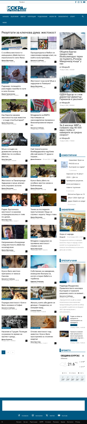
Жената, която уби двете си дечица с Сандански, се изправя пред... (43, 305)
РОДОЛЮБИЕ (42, 16)
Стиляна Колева (36, 310)
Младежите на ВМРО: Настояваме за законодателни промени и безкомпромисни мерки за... (42, 120)
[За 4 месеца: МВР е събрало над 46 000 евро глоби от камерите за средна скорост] (72, 116)
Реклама (56, 422)
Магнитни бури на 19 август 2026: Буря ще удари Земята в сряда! (76, 197)
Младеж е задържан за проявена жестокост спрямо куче (41, 243)
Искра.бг (62, 237)
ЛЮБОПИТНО (63, 16)
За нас (25, 422)
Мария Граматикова (8, 94)
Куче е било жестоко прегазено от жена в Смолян (11, 273)
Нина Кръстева (7, 159)
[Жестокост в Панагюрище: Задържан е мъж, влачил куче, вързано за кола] (14, 171)
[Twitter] (81, 2)
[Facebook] (75, 2)
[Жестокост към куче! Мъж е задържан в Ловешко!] (43, 72)
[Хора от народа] (72, 222)
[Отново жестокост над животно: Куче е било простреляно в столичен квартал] (43, 322)
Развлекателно (64, 230)
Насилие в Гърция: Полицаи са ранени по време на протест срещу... (14, 334)
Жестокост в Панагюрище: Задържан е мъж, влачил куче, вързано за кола (14, 183)
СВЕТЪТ (23, 16)
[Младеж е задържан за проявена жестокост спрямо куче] (43, 231)
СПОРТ (72, 16)
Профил (22, 2)
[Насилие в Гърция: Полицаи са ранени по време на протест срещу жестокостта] (14, 322)
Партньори (33, 422)
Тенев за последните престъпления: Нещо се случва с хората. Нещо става (43, 212)
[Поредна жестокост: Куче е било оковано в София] (14, 293)
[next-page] (13, 352)
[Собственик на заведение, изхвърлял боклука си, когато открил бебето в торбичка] (43, 261)
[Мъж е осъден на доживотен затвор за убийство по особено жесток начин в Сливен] (14, 139)
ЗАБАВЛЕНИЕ (67, 209)
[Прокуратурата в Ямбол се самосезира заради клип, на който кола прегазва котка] (43, 43)
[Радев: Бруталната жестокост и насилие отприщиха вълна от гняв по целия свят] (14, 200)
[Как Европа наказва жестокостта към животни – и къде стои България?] (14, 105)
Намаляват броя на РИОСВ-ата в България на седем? (77, 163)
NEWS (5, 22)
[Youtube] (84, 2)
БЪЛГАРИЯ (14, 16)
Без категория (6, 299)
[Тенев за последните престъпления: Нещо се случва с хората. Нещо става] (43, 200)
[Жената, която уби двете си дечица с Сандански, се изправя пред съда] (43, 293)
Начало (18, 422)
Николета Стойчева (37, 60)
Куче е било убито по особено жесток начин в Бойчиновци (42, 183)
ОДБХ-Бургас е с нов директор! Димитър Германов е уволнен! (71, 96)
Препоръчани (6, 111)
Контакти (70, 422)
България (5, 49)
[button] (82, 16)
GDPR (41, 422)
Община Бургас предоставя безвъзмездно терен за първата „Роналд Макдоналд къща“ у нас (71, 58)
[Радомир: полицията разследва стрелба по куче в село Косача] (14, 74)
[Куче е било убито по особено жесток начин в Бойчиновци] (43, 171)
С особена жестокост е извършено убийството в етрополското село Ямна (13, 55)
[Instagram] (78, 2)
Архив (63, 422)
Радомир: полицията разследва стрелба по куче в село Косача (14, 88)
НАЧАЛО (6, 16)
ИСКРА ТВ (52, 16)
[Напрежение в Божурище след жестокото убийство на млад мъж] (14, 232)
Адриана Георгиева (37, 281)
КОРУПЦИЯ (32, 16)
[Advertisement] (43, 405)
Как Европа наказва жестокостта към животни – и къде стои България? (14, 117)
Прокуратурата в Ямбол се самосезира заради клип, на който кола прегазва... (43, 55)
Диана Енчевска (36, 159)
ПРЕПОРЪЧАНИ (69, 260)
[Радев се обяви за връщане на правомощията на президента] (64, 318)
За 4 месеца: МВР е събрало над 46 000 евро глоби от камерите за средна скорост (71, 130)
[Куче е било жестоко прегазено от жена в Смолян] (14, 261)
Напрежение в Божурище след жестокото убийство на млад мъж (13, 244)
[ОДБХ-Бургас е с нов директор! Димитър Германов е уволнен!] (72, 83)
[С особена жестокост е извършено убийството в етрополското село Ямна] (14, 43)
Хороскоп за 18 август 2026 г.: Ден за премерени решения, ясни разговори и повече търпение (74, 180)
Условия (48, 422)
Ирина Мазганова (7, 60)
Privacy (77, 422)
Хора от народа (67, 234)
